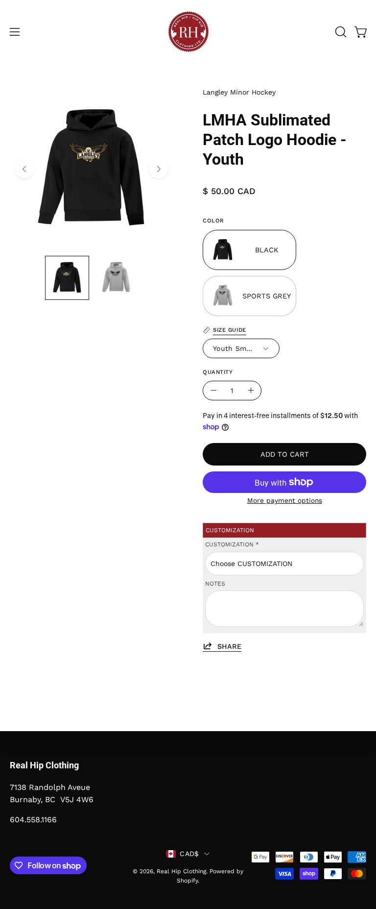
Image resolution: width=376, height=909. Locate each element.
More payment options (284, 500)
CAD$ (189, 854)
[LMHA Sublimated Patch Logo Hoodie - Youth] (67, 278)
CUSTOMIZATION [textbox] (232, 544)
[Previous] (24, 169)
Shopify (187, 880)
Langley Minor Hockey (239, 92)
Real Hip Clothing (181, 871)
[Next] (158, 169)
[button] (340, 32)
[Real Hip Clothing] (188, 31)
